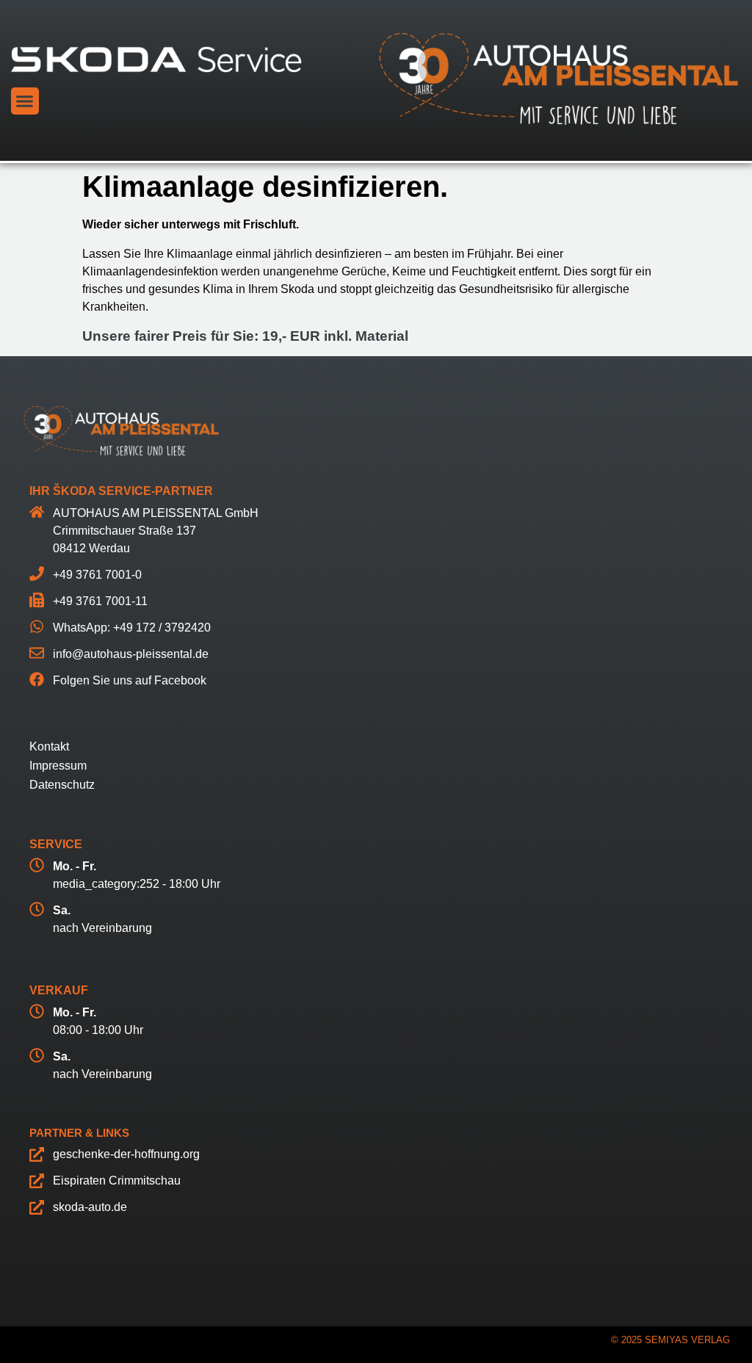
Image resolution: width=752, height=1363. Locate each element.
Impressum (58, 765)
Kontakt (49, 746)
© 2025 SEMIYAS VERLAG (670, 1339)
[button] (25, 101)
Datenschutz (62, 784)
